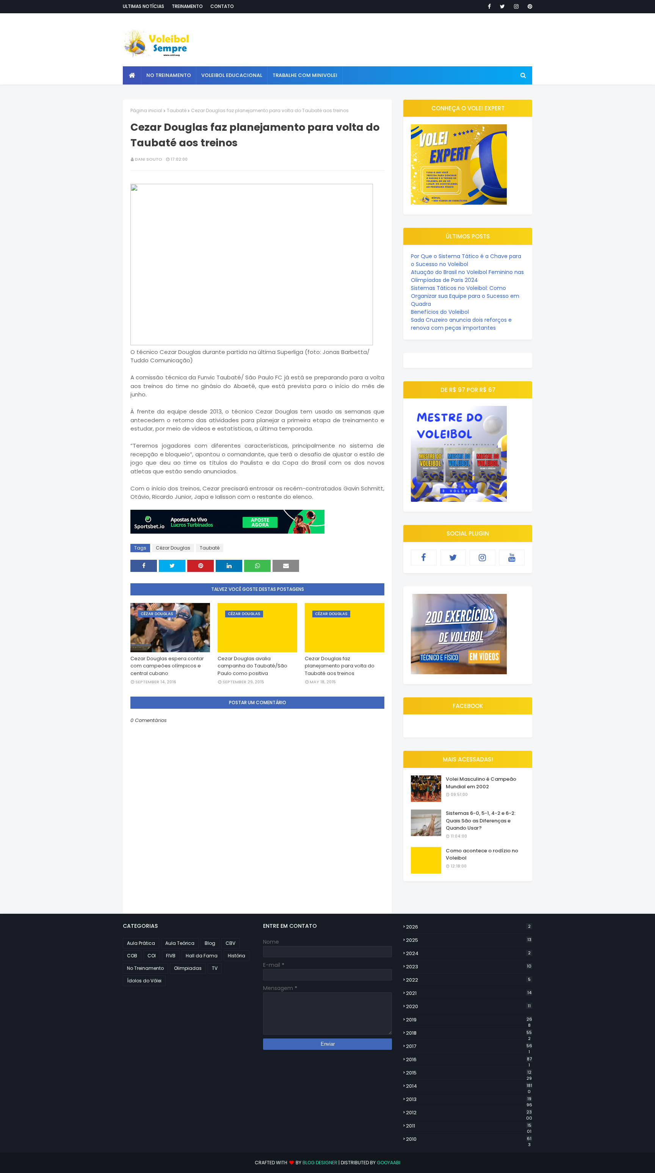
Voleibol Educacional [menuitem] (231, 75)
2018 (469, 1033)
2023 (468, 966)
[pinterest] (528, 6)
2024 (468, 953)
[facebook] (489, 6)
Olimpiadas (188, 968)
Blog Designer (319, 1162)
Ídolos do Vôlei (144, 980)
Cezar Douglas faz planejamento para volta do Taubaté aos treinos (340, 666)
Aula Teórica (179, 943)
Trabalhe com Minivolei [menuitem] (305, 75)
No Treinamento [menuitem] (168, 75)
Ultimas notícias (143, 6)
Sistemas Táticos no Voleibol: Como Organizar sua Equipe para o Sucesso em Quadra (465, 296)
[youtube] (512, 557)
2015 (469, 1073)
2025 (468, 940)
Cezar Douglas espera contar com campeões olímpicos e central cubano (167, 666)
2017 (469, 1046)
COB (132, 955)
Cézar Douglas (173, 548)
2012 (469, 1113)
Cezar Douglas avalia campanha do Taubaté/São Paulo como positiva (252, 666)
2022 (468, 980)
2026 (468, 926)
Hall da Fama (202, 955)
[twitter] (502, 6)
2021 (468, 993)
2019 (469, 1020)
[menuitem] (132, 75)
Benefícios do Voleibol (440, 312)
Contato (222, 6)
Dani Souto (148, 159)
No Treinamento (145, 968)
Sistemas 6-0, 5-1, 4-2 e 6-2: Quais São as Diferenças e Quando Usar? (481, 821)
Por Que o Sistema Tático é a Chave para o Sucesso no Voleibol (466, 260)
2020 (468, 1006)
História (236, 955)
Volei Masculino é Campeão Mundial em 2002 (481, 782)
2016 (469, 1059)
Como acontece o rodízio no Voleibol (482, 854)
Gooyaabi (388, 1162)
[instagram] (516, 6)
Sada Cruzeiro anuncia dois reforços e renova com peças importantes (461, 324)
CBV (230, 943)
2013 (469, 1099)
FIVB (171, 955)
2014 (469, 1086)
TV (215, 968)
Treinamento (187, 6)
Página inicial (146, 110)
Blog (210, 943)
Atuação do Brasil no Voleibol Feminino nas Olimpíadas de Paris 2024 (467, 276)
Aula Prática (141, 943)
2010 (468, 1139)
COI (151, 955)
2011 (468, 1126)
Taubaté (176, 110)
